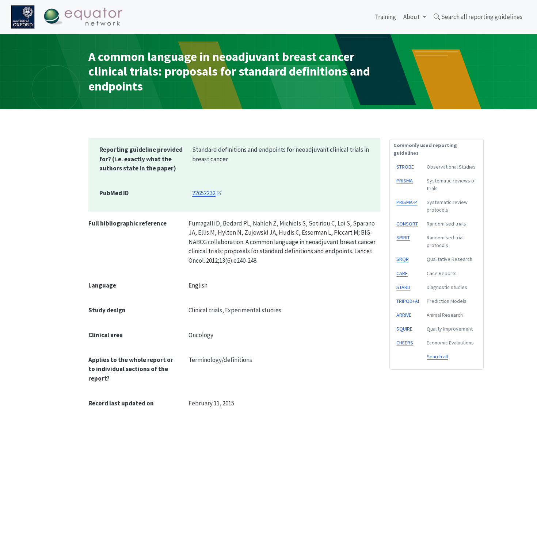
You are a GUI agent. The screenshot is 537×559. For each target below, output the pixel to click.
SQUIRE (404, 328)
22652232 (204, 193)
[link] (415, 17)
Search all (437, 356)
